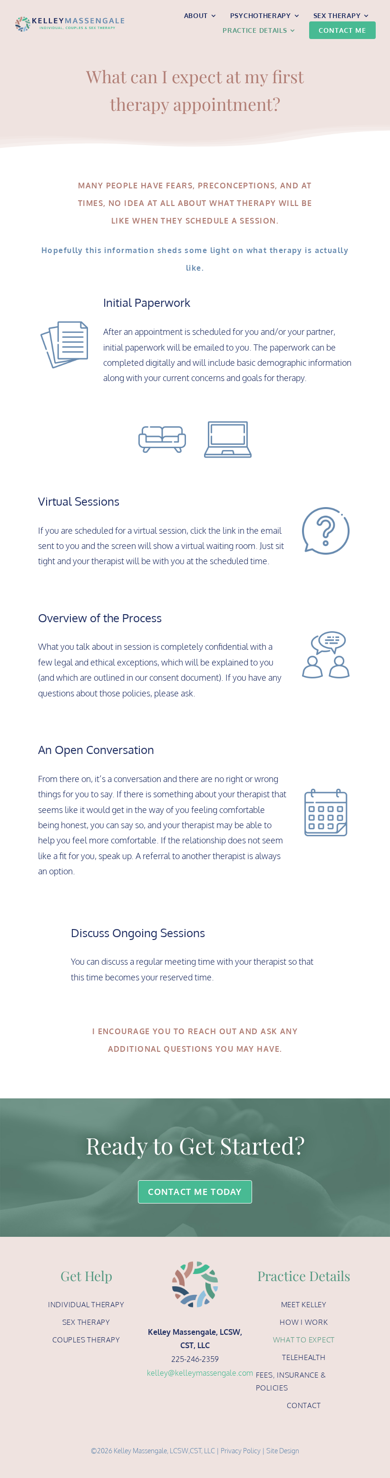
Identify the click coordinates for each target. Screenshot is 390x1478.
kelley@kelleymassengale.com (200, 1373)
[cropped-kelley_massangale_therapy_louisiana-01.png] (195, 1265)
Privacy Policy (241, 1451)
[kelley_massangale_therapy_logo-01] (69, 20)
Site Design (282, 1451)
